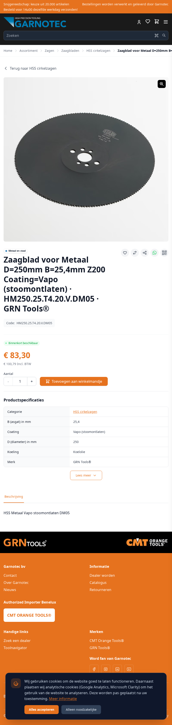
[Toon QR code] (164, 253)
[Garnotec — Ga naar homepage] (35, 22)
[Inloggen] (139, 22)
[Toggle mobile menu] (165, 22)
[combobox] (86, 35)
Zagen (49, 50)
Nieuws (10, 589)
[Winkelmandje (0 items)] (156, 21)
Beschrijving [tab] (13, 496)
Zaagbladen (70, 50)
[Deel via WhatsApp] (154, 253)
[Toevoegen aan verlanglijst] (125, 253)
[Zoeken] (163, 35)
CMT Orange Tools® (107, 640)
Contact (10, 575)
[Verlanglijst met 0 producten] (147, 22)
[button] (86, 159)
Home (8, 50)
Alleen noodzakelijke (81, 709)
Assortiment (28, 50)
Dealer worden (102, 575)
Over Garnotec (16, 582)
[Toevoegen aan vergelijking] (135, 253)
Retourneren (100, 589)
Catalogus (98, 582)
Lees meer (83, 475)
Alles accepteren (41, 709)
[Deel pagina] (145, 253)
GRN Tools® (100, 647)
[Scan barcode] (156, 35)
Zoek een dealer (17, 640)
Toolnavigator (15, 647)
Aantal (8, 374)
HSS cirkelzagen (98, 50)
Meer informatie (63, 698)
